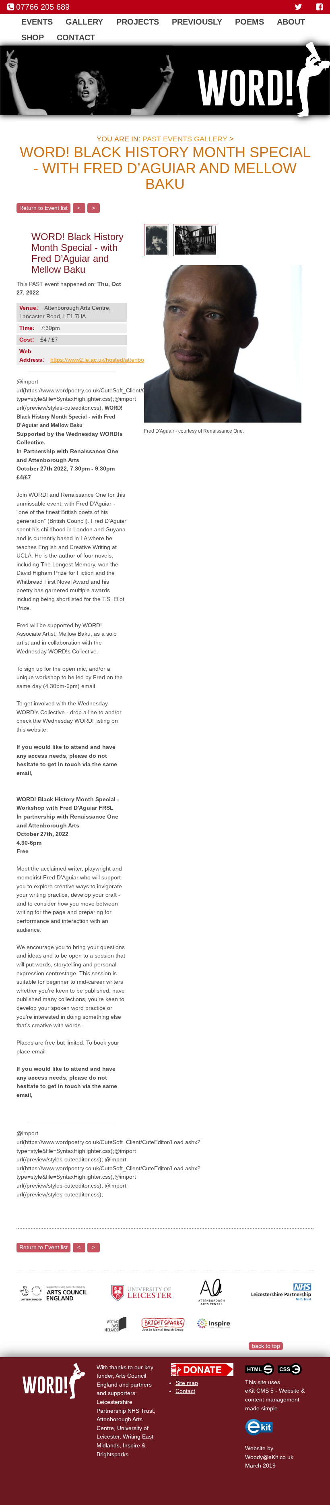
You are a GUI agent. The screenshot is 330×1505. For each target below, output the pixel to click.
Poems (249, 21)
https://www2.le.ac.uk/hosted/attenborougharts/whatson (121, 360)
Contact (76, 37)
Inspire (131, 1445)
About (291, 21)
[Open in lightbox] (156, 239)
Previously (197, 21)
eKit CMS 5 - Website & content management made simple (275, 1399)
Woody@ (256, 1457)
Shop (32, 37)
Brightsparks (112, 1454)
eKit (273, 1457)
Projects (137, 21)
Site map (186, 1383)
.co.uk (285, 1457)
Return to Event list (43, 208)
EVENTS (37, 21)
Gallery (84, 21)
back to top (266, 1346)
